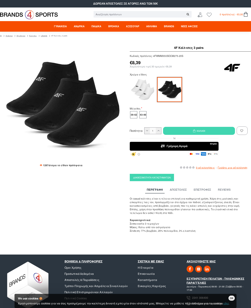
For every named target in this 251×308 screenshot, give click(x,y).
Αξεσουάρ (21, 36)
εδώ (226, 303)
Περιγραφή (155, 190)
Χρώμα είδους (138, 74)
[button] (199, 131)
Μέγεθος (135, 108)
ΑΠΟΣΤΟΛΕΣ (178, 190)
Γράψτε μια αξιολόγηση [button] (232, 167)
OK (231, 298)
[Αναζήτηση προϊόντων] (188, 14)
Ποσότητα (136, 130)
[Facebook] (190, 269)
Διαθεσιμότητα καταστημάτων (152, 177)
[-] (147, 131)
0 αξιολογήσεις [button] (205, 167)
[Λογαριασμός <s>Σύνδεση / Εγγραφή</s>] (201, 14)
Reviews (224, 190)
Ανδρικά (9, 36)
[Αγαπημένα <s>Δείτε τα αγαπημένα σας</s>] (209, 14)
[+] (158, 131)
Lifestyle (44, 36)
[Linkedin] (207, 269)
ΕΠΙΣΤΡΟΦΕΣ (202, 190)
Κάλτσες (33, 36)
